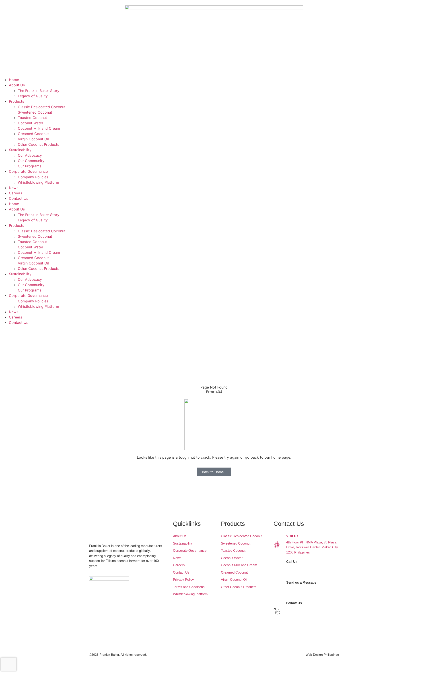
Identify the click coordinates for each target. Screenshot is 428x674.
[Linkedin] (17, 348)
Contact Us (18, 198)
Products (16, 101)
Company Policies (33, 177)
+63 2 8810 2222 (298, 568)
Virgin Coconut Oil (33, 139)
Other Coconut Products (38, 144)
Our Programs (29, 166)
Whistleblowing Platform (38, 182)
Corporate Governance (28, 171)
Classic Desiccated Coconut (42, 107)
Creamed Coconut (33, 133)
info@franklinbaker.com (303, 588)
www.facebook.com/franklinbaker (310, 609)
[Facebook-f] (5, 348)
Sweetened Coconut (35, 112)
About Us (17, 85)
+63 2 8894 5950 (298, 573)
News (13, 187)
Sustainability (20, 150)
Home (14, 79)
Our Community (31, 160)
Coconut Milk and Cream (39, 128)
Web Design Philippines (322, 654)
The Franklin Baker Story (38, 90)
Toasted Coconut (32, 117)
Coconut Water (30, 123)
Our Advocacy (30, 155)
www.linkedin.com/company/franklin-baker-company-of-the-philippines (312, 616)
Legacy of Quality (33, 96)
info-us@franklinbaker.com (305, 593)
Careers (15, 193)
